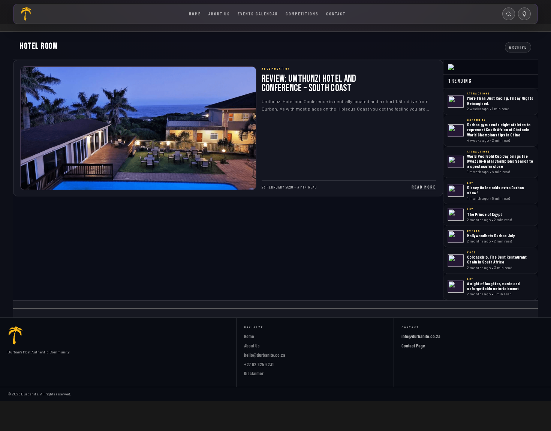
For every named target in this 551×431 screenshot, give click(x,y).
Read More (424, 186)
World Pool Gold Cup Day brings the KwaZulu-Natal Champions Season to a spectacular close (500, 161)
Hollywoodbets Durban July (491, 235)
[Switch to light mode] (524, 13)
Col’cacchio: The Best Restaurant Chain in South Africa (497, 259)
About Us (219, 13)
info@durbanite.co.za (420, 336)
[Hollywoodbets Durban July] (456, 236)
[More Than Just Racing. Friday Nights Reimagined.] (456, 101)
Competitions (302, 13)
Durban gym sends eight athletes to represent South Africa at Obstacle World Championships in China (498, 129)
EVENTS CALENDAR (258, 13)
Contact (336, 13)
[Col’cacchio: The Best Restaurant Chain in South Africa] (456, 260)
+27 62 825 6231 (259, 364)
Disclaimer (254, 373)
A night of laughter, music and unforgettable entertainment (493, 286)
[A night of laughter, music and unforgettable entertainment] (456, 286)
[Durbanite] (26, 13)
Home (195, 13)
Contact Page (413, 346)
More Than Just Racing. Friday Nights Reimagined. (500, 100)
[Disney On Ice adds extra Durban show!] (456, 190)
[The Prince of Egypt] (456, 214)
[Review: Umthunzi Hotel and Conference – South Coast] (138, 128)
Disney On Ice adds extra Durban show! (495, 190)
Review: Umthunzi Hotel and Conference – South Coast (309, 83)
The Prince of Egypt (484, 214)
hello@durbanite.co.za (264, 355)
